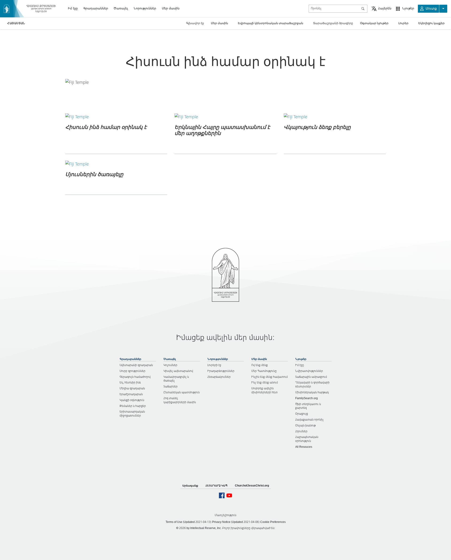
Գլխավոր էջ (195, 23)
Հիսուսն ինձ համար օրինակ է (106, 126)
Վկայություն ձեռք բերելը (317, 126)
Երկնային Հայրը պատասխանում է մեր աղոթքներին (222, 129)
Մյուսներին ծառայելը (94, 174)
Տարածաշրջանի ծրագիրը (333, 23)
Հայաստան (16, 23)
